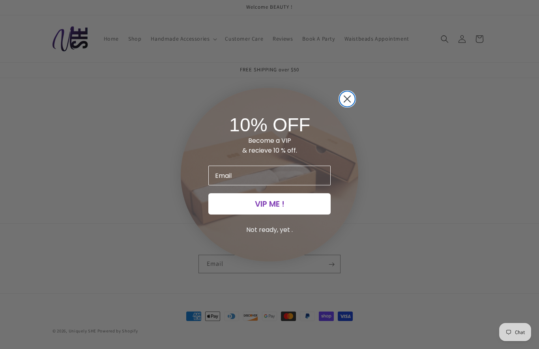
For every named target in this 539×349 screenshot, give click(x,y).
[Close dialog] (347, 99)
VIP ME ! (269, 203)
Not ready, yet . (269, 229)
